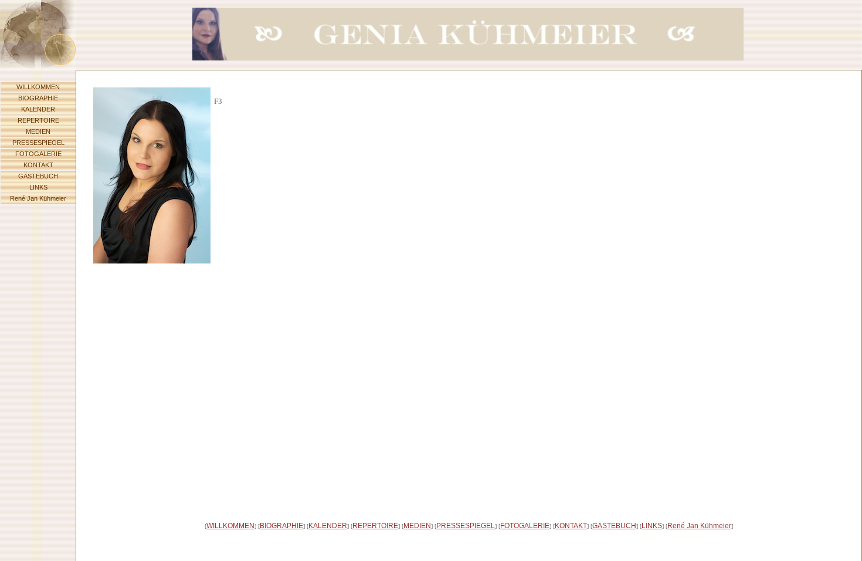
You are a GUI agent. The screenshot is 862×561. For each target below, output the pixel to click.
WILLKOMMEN (38, 86)
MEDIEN (38, 131)
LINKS (38, 187)
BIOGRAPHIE (38, 98)
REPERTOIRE (38, 120)
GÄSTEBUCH (38, 176)
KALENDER (38, 109)
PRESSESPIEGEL (38, 142)
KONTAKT (38, 164)
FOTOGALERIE (38, 153)
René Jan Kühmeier (38, 198)
